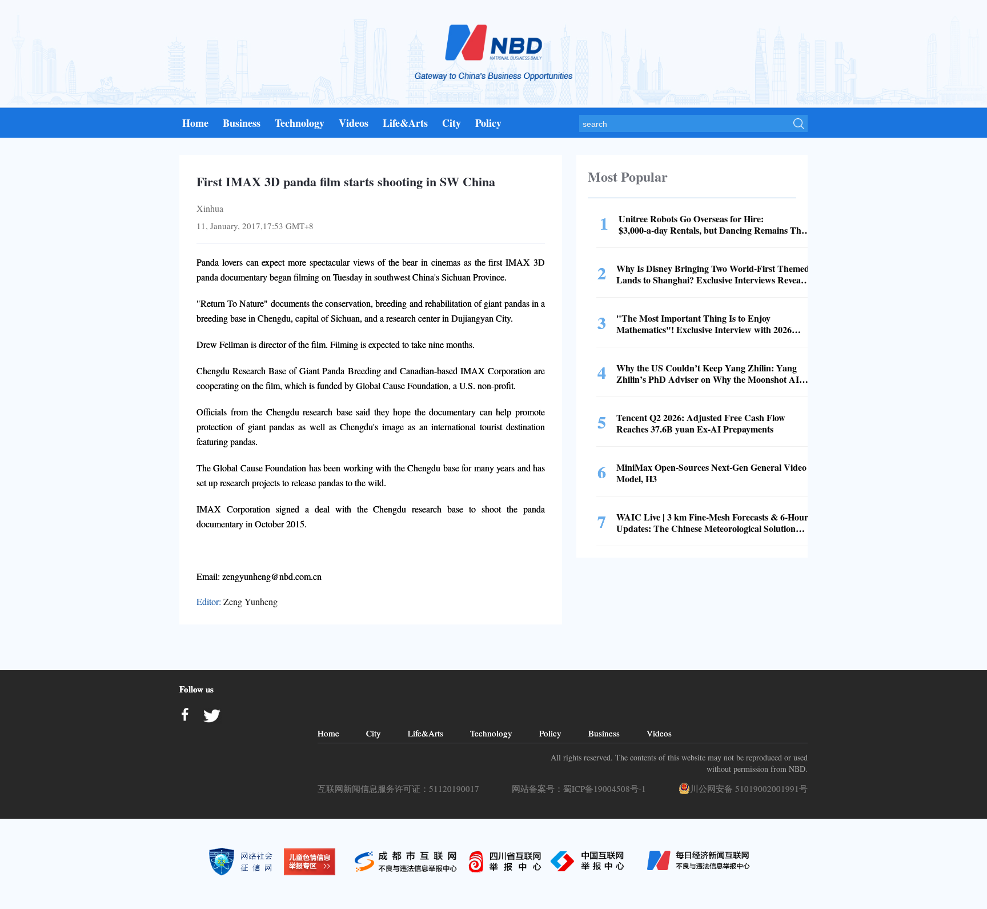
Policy (488, 122)
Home (195, 122)
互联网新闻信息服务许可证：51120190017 (401, 788)
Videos (353, 122)
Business (241, 122)
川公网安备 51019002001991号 (749, 788)
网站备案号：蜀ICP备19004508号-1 (582, 788)
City (451, 122)
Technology (299, 122)
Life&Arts (405, 122)
